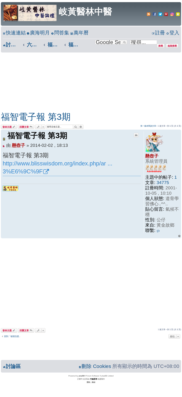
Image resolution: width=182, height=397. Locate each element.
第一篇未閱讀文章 (148, 126)
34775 (163, 182)
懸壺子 (152, 155)
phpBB (81, 376)
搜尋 (160, 45)
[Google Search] (124, 42)
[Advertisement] (87, 79)
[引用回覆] (136, 135)
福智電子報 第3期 (36, 117)
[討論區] (30, 12)
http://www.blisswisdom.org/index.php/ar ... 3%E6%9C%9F (57, 167)
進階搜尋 (172, 45)
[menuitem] (38, 32)
